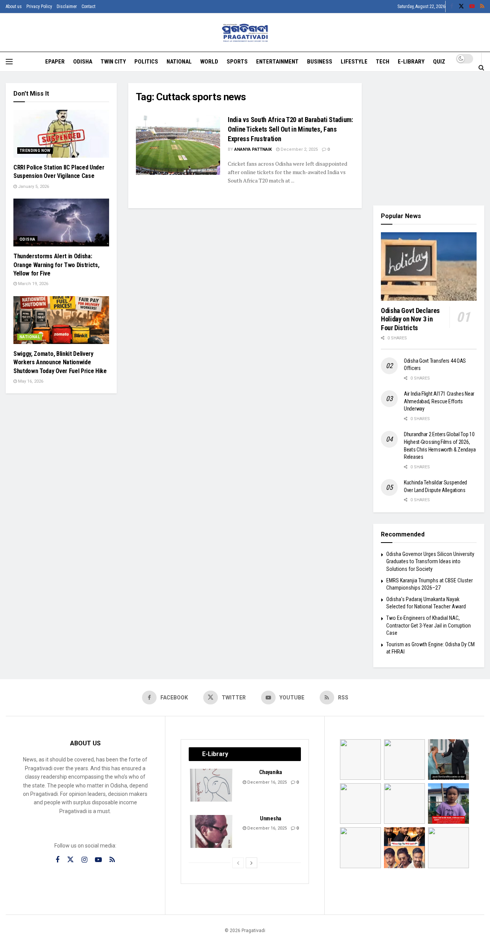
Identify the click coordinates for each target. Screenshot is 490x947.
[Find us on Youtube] (472, 6)
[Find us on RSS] (482, 6)
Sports (237, 61)
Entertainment (277, 61)
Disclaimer (67, 6)
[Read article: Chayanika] (212, 785)
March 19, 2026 (32, 283)
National (179, 61)
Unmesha (270, 818)
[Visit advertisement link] (428, 138)
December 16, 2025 (266, 782)
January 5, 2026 (33, 186)
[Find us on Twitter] (461, 6)
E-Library (411, 61)
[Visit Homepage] (245, 33)
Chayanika (270, 772)
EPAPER (55, 61)
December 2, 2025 (298, 149)
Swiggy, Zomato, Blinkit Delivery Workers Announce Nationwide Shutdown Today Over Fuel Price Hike (60, 362)
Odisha (82, 61)
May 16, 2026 (30, 381)
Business (319, 61)
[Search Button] (481, 67)
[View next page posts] (251, 862)
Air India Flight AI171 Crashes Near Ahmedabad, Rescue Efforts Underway (439, 401)
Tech (382, 61)
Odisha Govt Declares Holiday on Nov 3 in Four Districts (410, 319)
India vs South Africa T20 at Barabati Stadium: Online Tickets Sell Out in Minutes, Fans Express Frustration (290, 129)
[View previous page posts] (238, 862)
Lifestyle (354, 61)
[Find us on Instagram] (84, 860)
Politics (146, 61)
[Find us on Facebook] (451, 6)
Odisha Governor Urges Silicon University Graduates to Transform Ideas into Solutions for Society (430, 561)
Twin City (113, 61)
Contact (88, 6)
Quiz (439, 61)
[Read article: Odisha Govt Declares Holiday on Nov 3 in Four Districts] (429, 266)
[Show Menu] (9, 61)
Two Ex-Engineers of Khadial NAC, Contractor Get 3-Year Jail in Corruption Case (428, 625)
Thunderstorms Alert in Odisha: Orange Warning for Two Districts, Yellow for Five (56, 265)
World (209, 61)
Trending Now (35, 150)
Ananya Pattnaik (253, 149)
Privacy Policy (39, 6)
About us (14, 6)
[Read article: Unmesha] (212, 831)
